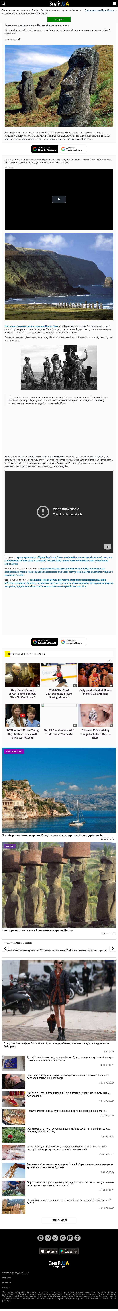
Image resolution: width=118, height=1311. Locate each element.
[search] (3, 3)
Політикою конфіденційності (99, 10)
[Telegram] (48, 1238)
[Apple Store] (49, 1251)
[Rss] (40, 1238)
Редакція (6, 1282)
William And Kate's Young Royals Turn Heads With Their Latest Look (23, 734)
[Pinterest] (77, 1238)
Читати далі (59, 1220)
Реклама (6, 1277)
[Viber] (55, 1238)
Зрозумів (59, 19)
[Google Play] (69, 1251)
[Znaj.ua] (59, 3)
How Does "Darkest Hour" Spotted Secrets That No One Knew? (22, 694)
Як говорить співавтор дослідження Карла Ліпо (31, 326)
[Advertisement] (59, 431)
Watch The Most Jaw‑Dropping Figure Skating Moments (59, 694)
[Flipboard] (70, 1238)
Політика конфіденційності (15, 1272)
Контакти (6, 1287)
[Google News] (63, 1238)
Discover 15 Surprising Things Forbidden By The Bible (95, 734)
